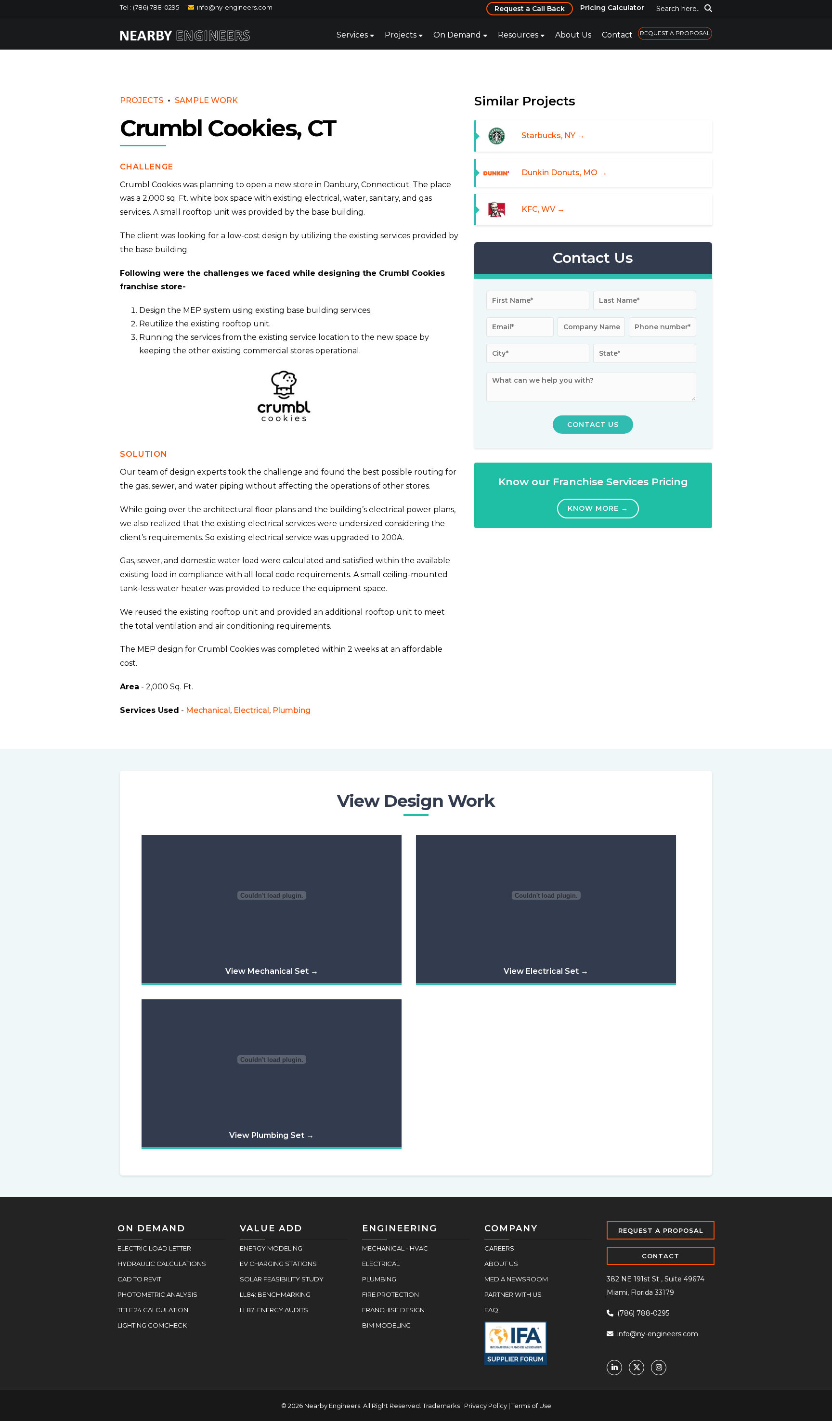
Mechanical (208, 710)
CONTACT (660, 1256)
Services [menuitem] (352, 34)
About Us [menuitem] (573, 34)
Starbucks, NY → (553, 135)
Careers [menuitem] (499, 1248)
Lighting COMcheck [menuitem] (152, 1325)
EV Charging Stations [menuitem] (278, 1263)
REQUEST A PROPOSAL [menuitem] (675, 33)
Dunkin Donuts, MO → (564, 172)
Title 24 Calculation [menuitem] (152, 1310)
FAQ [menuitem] (491, 1310)
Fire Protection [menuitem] (390, 1294)
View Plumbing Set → (271, 1135)
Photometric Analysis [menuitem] (157, 1294)
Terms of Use (531, 1405)
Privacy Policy (485, 1405)
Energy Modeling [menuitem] (271, 1248)
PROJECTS (141, 100)
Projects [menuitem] (400, 34)
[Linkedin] (614, 1367)
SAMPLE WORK (206, 100)
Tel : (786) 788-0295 (149, 7)
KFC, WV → (543, 209)
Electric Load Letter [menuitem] (154, 1248)
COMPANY (511, 1228)
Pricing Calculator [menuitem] (612, 7)
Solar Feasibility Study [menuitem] (282, 1279)
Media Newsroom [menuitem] (516, 1279)
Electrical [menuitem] (381, 1263)
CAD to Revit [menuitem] (139, 1279)
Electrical (251, 710)
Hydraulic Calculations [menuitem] (161, 1263)
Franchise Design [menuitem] (393, 1310)
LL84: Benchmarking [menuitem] (275, 1294)
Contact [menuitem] (617, 34)
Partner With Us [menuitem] (513, 1294)
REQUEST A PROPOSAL (660, 1230)
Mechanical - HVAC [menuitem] (395, 1248)
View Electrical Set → (546, 971)
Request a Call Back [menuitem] (529, 8)
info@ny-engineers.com (235, 7)
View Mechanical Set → (271, 971)
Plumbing (292, 710)
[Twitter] (636, 1367)
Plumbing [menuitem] (379, 1279)
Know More (598, 508)
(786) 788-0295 (642, 1313)
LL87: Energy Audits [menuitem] (274, 1310)
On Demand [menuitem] (457, 34)
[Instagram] (658, 1367)
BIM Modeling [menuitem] (386, 1325)
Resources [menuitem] (518, 34)
